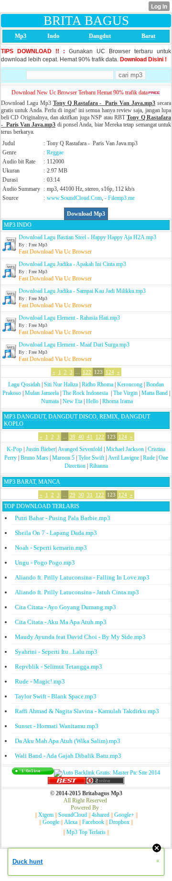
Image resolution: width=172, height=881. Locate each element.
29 (72, 495)
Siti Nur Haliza (61, 384)
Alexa (70, 822)
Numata (50, 401)
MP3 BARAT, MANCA (32, 481)
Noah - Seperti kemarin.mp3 (51, 547)
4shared (100, 814)
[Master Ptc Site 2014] (107, 772)
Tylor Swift (91, 457)
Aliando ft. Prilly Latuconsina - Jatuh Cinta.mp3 (77, 592)
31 (90, 495)
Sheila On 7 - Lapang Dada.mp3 (56, 532)
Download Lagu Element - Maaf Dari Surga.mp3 (74, 344)
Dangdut (100, 36)
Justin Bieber (40, 449)
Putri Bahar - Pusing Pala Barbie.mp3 (62, 518)
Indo (53, 36)
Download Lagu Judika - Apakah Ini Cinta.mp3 (72, 264)
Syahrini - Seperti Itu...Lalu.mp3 (56, 651)
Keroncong (129, 384)
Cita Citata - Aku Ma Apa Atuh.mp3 (61, 622)
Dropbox (119, 822)
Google (51, 822)
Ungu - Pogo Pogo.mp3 (45, 562)
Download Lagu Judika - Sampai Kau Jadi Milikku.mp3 (82, 291)
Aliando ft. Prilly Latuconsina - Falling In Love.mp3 (82, 577)
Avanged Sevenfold (80, 449)
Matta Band (154, 393)
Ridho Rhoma (97, 384)
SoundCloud (72, 814)
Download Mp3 (86, 213)
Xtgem (46, 814)
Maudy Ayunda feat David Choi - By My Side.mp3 (80, 636)
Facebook (93, 822)
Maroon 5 (63, 457)
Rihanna (98, 466)
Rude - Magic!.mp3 (40, 681)
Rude (149, 457)
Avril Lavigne (123, 457)
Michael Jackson (125, 449)
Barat (148, 36)
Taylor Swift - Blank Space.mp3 (56, 696)
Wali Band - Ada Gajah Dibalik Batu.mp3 (68, 755)
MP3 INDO (18, 224)
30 (81, 495)
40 (81, 437)
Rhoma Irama (117, 401)
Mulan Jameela (42, 393)
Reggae (55, 152)
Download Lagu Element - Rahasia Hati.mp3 (69, 317)
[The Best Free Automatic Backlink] (67, 782)
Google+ (124, 814)
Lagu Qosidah (24, 384)
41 (90, 437)
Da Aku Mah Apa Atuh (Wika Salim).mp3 (67, 740)
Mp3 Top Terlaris (86, 832)
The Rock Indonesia (86, 393)
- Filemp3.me (120, 198)
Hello (92, 401)
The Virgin (125, 393)
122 (87, 372)
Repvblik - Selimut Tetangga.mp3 (58, 666)
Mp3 (20, 36)
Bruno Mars (34, 457)
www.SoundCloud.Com (74, 198)
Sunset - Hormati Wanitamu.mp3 (56, 726)
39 (72, 437)
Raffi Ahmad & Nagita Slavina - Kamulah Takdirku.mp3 (87, 711)
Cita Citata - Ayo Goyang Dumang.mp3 (65, 607)
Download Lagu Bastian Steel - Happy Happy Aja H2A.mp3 (87, 237)
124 (110, 372)
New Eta (72, 401)
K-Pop (14, 449)
